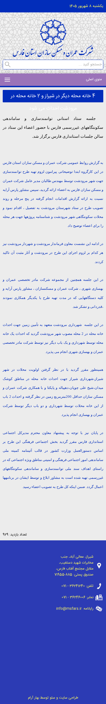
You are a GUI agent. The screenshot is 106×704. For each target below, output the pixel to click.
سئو (52, 698)
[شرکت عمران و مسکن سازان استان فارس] (53, 55)
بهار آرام (33, 698)
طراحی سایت (68, 698)
